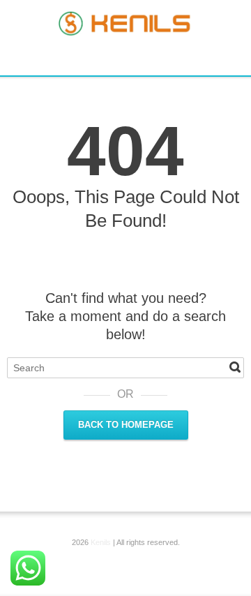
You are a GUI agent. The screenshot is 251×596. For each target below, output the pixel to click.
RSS (127, 55)
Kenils (101, 542)
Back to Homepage (126, 424)
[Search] (235, 367)
